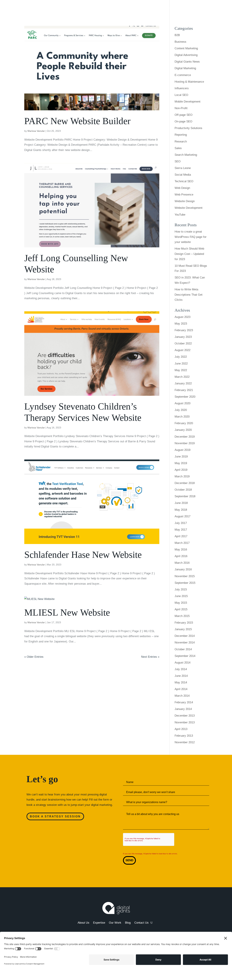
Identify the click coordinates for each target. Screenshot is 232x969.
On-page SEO (183, 121)
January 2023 (183, 336)
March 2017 (182, 543)
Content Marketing (186, 48)
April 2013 (181, 729)
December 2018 (185, 483)
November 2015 (185, 576)
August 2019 (182, 450)
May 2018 (181, 509)
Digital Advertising (186, 55)
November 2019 (185, 443)
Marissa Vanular (36, 131)
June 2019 (181, 456)
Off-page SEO (183, 114)
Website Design (185, 201)
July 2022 (181, 356)
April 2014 (181, 689)
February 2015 (184, 622)
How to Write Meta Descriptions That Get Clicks (188, 294)
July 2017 (181, 523)
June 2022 (181, 363)
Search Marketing (186, 154)
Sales (178, 148)
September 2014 (185, 656)
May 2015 (181, 602)
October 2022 (183, 343)
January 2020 (183, 429)
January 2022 (183, 383)
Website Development (188, 207)
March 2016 (182, 562)
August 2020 (182, 403)
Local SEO (181, 95)
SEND (129, 860)
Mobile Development (187, 101)
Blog (199, 8)
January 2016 (183, 569)
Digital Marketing (185, 68)
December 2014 (185, 636)
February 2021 (184, 390)
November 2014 (185, 642)
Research (181, 141)
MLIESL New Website (67, 612)
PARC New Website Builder (77, 121)
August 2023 (182, 317)
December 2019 (185, 436)
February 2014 (184, 702)
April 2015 (181, 609)
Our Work (186, 8)
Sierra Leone (183, 168)
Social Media (183, 174)
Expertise (166, 8)
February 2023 (184, 330)
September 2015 (185, 582)
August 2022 (182, 350)
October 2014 (183, 649)
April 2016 (181, 556)
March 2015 (182, 616)
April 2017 (181, 536)
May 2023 (181, 323)
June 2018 (181, 503)
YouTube (180, 214)
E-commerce (183, 75)
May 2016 (181, 549)
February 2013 (184, 735)
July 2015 (181, 589)
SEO (178, 161)
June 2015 (181, 596)
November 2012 (185, 742)
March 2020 (182, 416)
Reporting (181, 134)
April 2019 (181, 469)
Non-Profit (181, 108)
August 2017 (182, 516)
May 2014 (181, 682)
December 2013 (185, 715)
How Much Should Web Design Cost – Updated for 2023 (189, 254)
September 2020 (185, 396)
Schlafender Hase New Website (83, 554)
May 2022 (181, 370)
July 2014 (181, 669)
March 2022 (182, 376)
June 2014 (181, 675)
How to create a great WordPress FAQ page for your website (191, 237)
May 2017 (181, 529)
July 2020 (181, 410)
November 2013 (185, 722)
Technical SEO (184, 181)
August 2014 (182, 662)
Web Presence (184, 194)
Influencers (182, 88)
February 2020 (184, 423)
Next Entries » (150, 656)
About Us (150, 8)
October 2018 (183, 489)
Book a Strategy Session (55, 816)
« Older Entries (33, 656)
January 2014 (183, 709)
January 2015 (183, 629)
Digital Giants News (187, 61)
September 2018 (185, 496)
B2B (177, 35)
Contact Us (213, 8)
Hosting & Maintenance (189, 81)
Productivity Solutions (188, 128)
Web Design (182, 188)
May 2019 (181, 463)
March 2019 (182, 476)
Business (180, 41)
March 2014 (182, 695)
